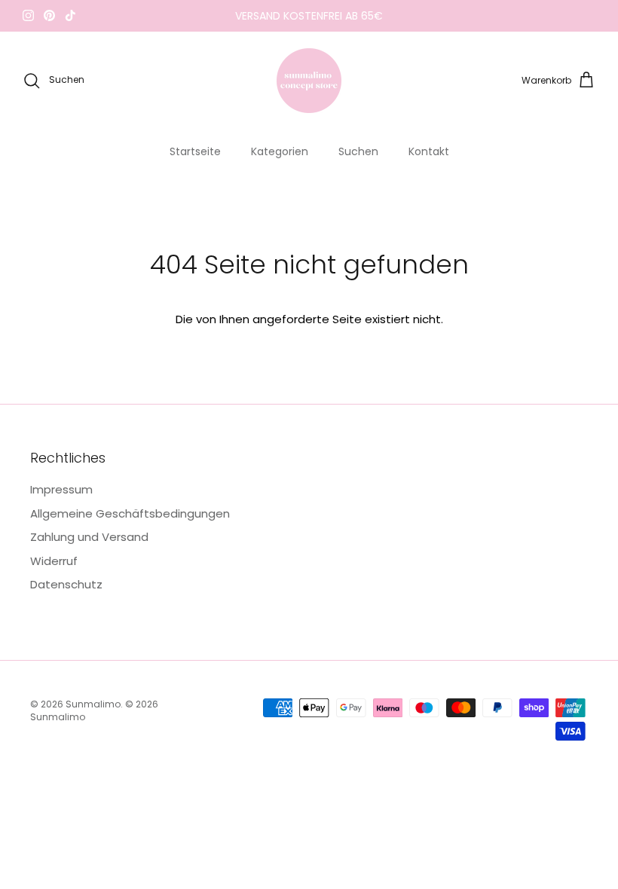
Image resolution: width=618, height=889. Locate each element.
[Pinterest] (49, 15)
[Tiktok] (70, 15)
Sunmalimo (93, 704)
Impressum (61, 489)
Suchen (358, 151)
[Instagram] (28, 15)
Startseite (195, 151)
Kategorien (279, 151)
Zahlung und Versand (89, 537)
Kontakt (428, 151)
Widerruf (54, 561)
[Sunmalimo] (309, 81)
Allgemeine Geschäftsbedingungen (130, 513)
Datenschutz (66, 584)
